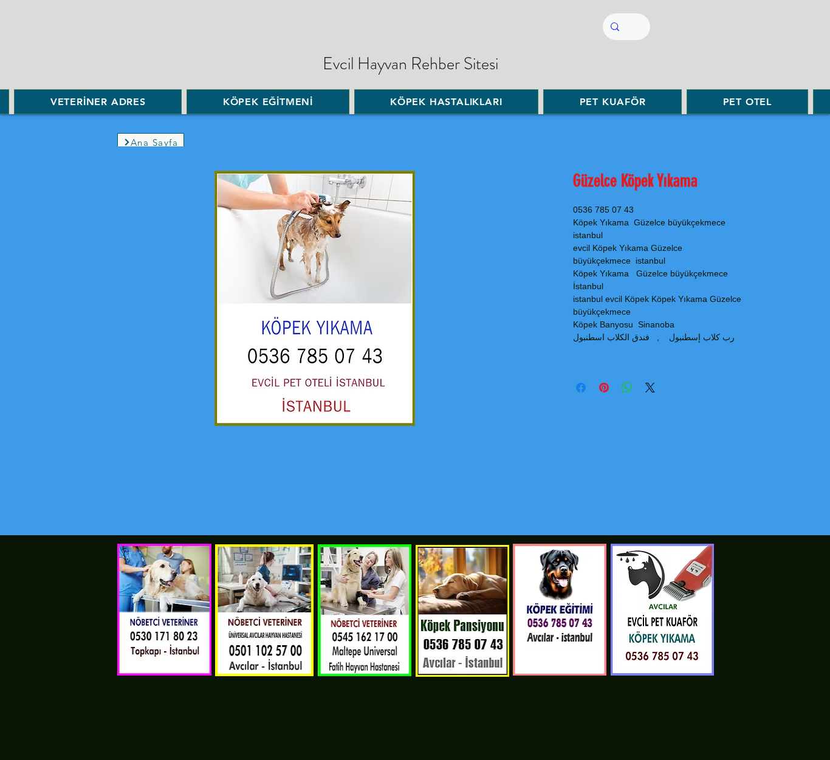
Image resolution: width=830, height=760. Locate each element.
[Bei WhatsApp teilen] (627, 387)
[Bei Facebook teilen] (581, 387)
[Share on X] (650, 387)
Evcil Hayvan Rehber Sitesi (410, 64)
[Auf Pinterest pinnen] (604, 387)
